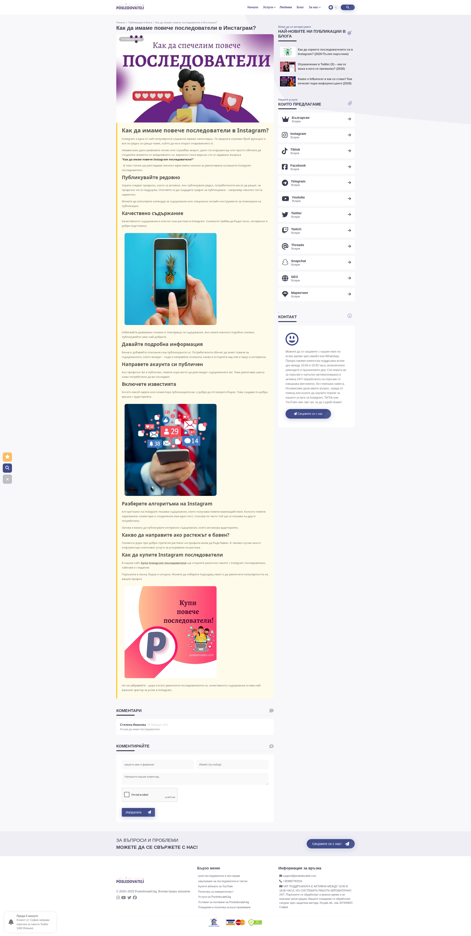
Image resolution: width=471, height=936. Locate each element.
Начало (121, 22)
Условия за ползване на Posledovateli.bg (223, 902)
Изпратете (133, 812)
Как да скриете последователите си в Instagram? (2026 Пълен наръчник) (325, 52)
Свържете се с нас (310, 413)
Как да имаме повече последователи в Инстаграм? (186, 22)
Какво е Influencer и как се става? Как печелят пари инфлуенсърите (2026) (325, 81)
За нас (313, 7)
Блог (300, 7)
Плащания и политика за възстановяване (224, 907)
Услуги (268, 7)
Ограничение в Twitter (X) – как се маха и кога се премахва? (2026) (322, 66)
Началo (252, 7)
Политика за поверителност (215, 891)
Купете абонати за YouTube (215, 886)
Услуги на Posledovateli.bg (214, 896)
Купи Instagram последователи (164, 563)
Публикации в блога (140, 22)
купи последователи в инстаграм (219, 875)
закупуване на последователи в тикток (222, 881)
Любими (286, 7)
